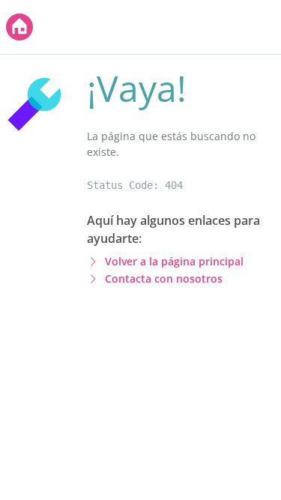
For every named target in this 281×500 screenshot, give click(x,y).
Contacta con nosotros (164, 278)
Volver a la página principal (174, 261)
